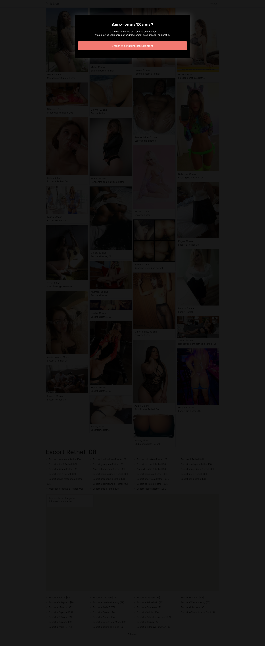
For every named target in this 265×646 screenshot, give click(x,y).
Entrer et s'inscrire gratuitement (132, 45)
